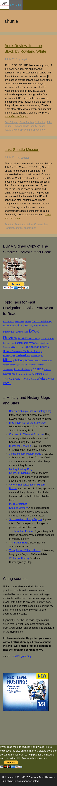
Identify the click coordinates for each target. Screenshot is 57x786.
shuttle (34, 126)
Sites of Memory (18, 507)
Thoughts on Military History (25, 550)
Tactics (25, 378)
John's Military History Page (25, 453)
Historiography (9, 356)
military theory (9, 365)
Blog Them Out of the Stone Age (27, 422)
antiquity (6, 332)
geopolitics (32, 346)
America (9, 224)
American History (24, 224)
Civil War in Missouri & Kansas (26, 434)
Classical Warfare (47, 339)
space (42, 126)
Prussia (47, 369)
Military (8, 360)
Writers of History (19, 558)
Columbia (40, 122)
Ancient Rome (41, 325)
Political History (23, 369)
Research (20, 374)
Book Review (26, 122)
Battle (13, 332)
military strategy (46, 360)
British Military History (29, 338)
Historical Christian (20, 446)
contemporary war (25, 342)
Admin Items (19, 322)
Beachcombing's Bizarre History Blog (30, 411)
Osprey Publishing (19, 473)
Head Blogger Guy (21, 656)
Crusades (40, 343)
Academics (8, 321)
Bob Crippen (11, 122)
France (47, 343)
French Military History (14, 347)
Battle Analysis (22, 332)
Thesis (33, 379)
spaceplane (39, 129)
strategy (14, 378)
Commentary (41, 224)
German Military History (26, 351)
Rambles (9, 228)
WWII (7, 383)
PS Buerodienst (18, 503)
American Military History (18, 325)
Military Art (22, 360)
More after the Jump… (16, 116)
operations (32, 365)
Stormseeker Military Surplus (25, 519)
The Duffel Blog (18, 542)
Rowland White (21, 126)
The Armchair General (21, 531)
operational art (21, 365)
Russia (28, 374)
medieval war (23, 355)
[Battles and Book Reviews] (4, 8)
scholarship (38, 374)
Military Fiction (34, 360)
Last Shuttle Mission (22, 149)
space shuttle (12, 129)
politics (38, 369)
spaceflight (26, 129)
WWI (51, 378)
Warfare (42, 378)
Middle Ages (37, 355)
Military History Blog (20, 469)
